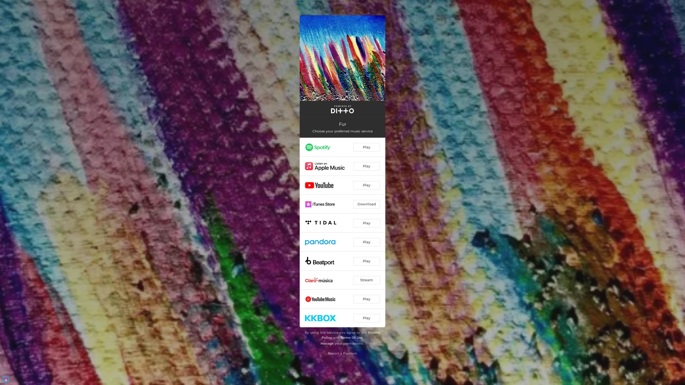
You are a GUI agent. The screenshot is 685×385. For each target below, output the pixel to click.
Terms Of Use (351, 338)
